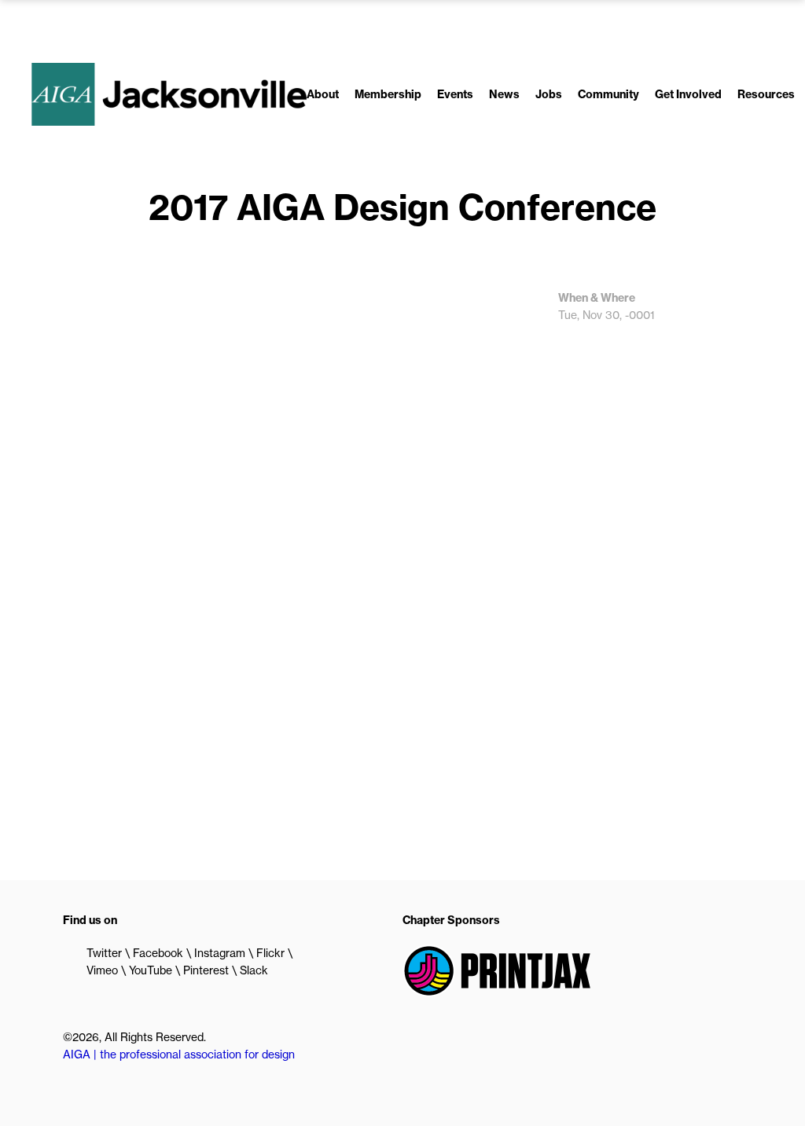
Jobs (548, 94)
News (504, 94)
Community (608, 94)
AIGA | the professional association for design (179, 1054)
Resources (766, 94)
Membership (388, 94)
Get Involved (688, 94)
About (323, 94)
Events (455, 94)
